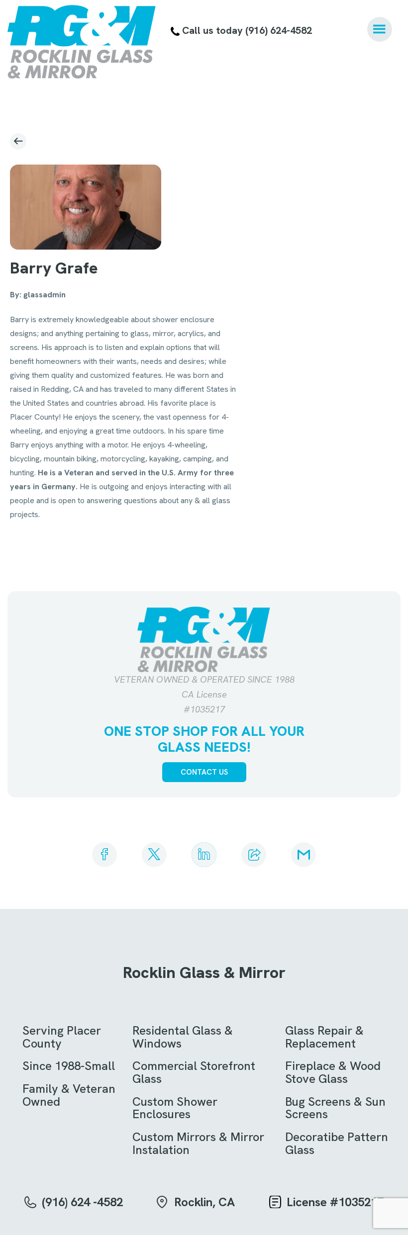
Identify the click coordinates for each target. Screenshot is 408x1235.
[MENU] (379, 29)
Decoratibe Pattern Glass (336, 1143)
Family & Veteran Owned (68, 1095)
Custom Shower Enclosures (174, 1108)
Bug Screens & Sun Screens (335, 1108)
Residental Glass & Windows (182, 1037)
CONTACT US (204, 772)
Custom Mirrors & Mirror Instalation (198, 1143)
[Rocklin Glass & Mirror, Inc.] (81, 42)
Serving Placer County (61, 1037)
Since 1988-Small (68, 1065)
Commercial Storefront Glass (193, 1072)
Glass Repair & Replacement (324, 1037)
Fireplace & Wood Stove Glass (333, 1072)
